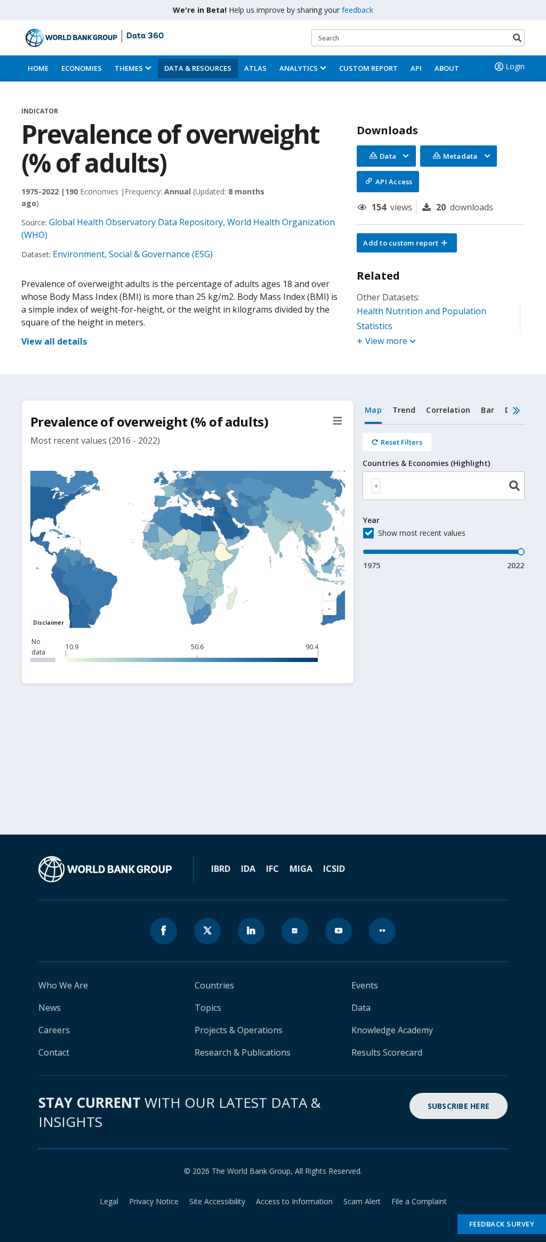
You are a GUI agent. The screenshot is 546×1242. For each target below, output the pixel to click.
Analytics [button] (298, 68)
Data (361, 1008)
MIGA (301, 869)
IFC (272, 869)
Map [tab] (373, 410)
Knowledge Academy (392, 1030)
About (447, 68)
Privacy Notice (154, 1201)
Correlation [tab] (448, 410)
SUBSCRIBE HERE (459, 1106)
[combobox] (444, 485)
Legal (109, 1201)
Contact (53, 1052)
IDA (248, 869)
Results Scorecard (386, 1052)
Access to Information (294, 1201)
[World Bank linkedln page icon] (251, 931)
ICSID (334, 869)
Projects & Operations (239, 1030)
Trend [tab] (403, 410)
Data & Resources (197, 68)
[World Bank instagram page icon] (295, 931)
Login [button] (515, 66)
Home (38, 68)
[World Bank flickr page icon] (382, 931)
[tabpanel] (444, 497)
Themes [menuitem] (129, 68)
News (49, 1008)
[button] (407, 242)
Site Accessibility (217, 1201)
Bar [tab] (487, 410)
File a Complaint (419, 1201)
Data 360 (145, 36)
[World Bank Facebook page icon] (163, 931)
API (416, 68)
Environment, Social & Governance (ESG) (133, 254)
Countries (214, 985)
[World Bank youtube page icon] (338, 931)
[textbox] (376, 485)
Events (364, 985)
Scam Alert (362, 1201)
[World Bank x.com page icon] (207, 931)
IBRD (220, 869)
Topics (208, 1008)
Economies (81, 68)
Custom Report (368, 68)
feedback (357, 10)
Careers (54, 1030)
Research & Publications (243, 1052)
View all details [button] (54, 341)
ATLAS (255, 68)
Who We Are (63, 985)
